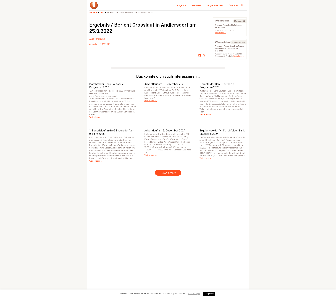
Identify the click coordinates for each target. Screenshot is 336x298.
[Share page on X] (204, 55)
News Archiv (168, 172)
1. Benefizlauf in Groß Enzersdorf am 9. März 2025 (111, 132)
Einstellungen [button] (194, 293)
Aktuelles (196, 5)
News (102, 12)
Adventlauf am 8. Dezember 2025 (164, 83)
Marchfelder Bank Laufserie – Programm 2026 (107, 85)
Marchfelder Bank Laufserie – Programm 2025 (218, 85)
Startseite (93, 12)
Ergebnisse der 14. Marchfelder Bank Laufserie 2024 (222, 132)
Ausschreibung (97, 38)
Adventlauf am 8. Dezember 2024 (164, 130)
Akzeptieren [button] (209, 294)
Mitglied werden (214, 5)
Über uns (233, 5)
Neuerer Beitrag (223, 42)
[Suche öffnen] (242, 5)
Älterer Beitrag (223, 21)
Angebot (181, 5)
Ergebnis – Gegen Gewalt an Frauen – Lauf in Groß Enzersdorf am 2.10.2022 (229, 48)
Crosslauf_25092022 (100, 44)
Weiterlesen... (220, 32)
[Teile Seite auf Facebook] (200, 55)
